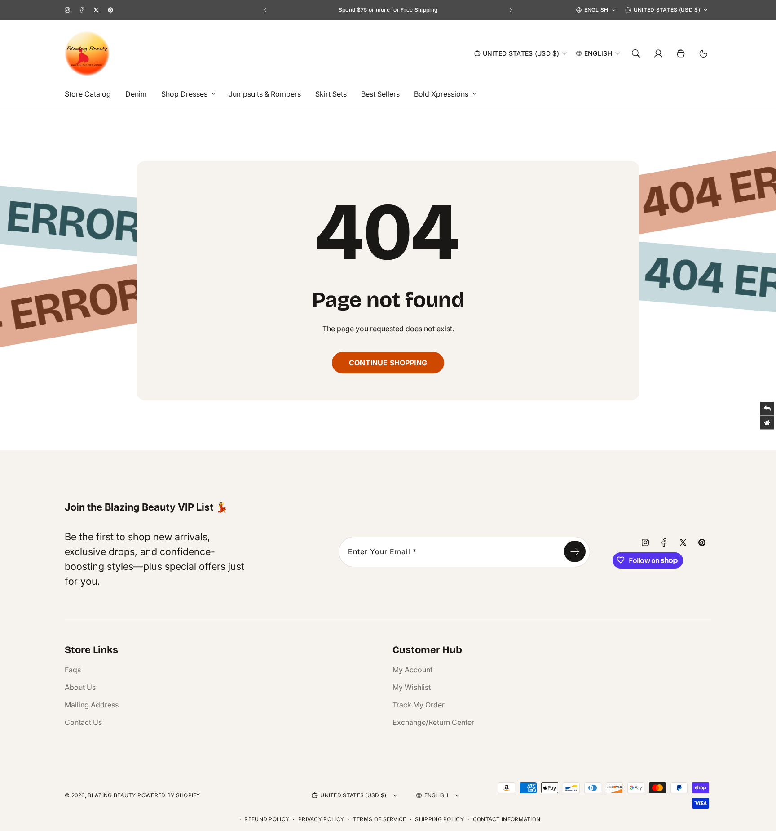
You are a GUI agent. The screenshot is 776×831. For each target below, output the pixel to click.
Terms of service (379, 819)
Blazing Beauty (112, 795)
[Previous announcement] (265, 10)
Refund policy (266, 819)
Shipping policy (439, 819)
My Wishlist (411, 687)
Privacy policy (321, 819)
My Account (412, 669)
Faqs (73, 669)
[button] (186, 94)
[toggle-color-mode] (703, 53)
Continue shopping (388, 362)
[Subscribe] (575, 551)
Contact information (507, 819)
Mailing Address (92, 704)
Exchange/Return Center (433, 722)
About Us (80, 687)
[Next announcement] (511, 10)
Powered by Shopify (168, 795)
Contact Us (83, 722)
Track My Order (418, 704)
